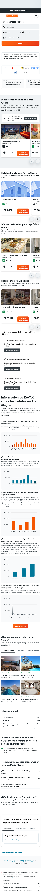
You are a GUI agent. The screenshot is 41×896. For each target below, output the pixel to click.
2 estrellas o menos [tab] (33, 650)
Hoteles (16, 860)
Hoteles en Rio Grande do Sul (25, 862)
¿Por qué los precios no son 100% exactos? (17, 890)
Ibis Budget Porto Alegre (11, 141)
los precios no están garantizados (11, 878)
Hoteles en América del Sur (27, 860)
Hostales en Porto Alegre (12, 840)
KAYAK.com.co (8, 860)
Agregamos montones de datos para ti (15, 887)
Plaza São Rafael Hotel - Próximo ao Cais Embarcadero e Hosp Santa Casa (15, 255)
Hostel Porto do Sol (9, 199)
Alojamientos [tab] (8, 828)
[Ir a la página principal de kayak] (12, 16)
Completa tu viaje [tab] (21, 828)
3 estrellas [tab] (20, 650)
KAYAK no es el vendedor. (11, 883)
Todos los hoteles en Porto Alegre (11, 852)
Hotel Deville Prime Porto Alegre (13, 307)
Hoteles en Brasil (10, 862)
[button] (39, 10)
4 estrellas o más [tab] (8, 650)
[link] (12, 350)
